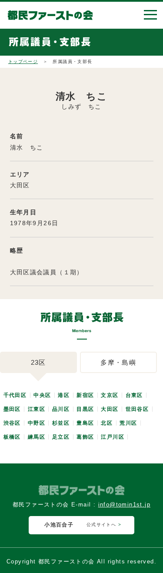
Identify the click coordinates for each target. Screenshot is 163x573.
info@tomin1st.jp (124, 504)
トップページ (23, 61)
